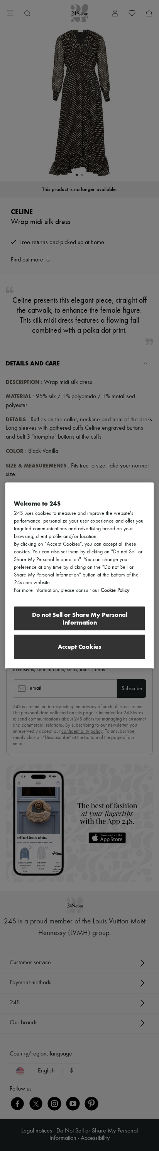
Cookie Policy (115, 590)
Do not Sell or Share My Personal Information (79, 618)
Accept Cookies (79, 646)
